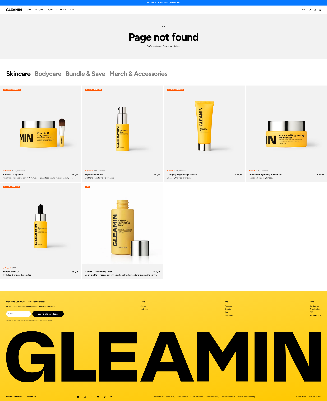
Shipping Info (315, 309)
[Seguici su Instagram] (84, 396)
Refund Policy (315, 315)
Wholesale (229, 315)
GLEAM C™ (61, 10)
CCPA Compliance (197, 397)
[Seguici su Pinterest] (91, 396)
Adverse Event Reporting (246, 397)
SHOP (29, 10)
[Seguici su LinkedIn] (111, 396)
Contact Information (228, 397)
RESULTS (39, 10)
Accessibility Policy (212, 397)
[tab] (18, 73)
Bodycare (144, 309)
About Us (228, 306)
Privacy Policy (170, 397)
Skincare (144, 306)
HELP (72, 10)
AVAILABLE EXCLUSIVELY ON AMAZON (163, 3)
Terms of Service (182, 397)
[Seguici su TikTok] (104, 396)
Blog (226, 312)
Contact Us (314, 306)
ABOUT (49, 10)
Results (228, 309)
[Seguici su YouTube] (98, 396)
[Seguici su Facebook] (78, 396)
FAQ (311, 312)
